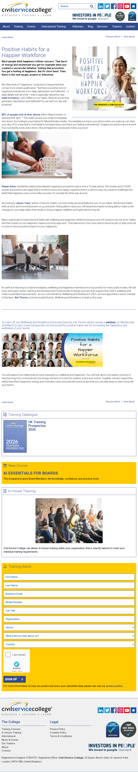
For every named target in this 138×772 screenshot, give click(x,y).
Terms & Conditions (61, 736)
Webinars (77, 26)
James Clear (23, 203)
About (6, 26)
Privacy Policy (57, 729)
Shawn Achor (9, 186)
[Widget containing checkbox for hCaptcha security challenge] (16, 661)
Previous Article (113, 37)
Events (31, 26)
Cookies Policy (58, 732)
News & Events (10, 739)
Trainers (117, 26)
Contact (130, 26)
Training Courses (11, 729)
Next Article (129, 37)
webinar (111, 322)
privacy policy (114, 686)
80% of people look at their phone (21, 114)
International (8, 736)
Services (102, 26)
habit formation (10, 98)
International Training (53, 26)
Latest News (7, 37)
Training (18, 26)
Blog (90, 26)
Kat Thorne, (21, 297)
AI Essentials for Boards (30, 473)
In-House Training (22, 491)
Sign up (11, 679)
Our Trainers (8, 743)
